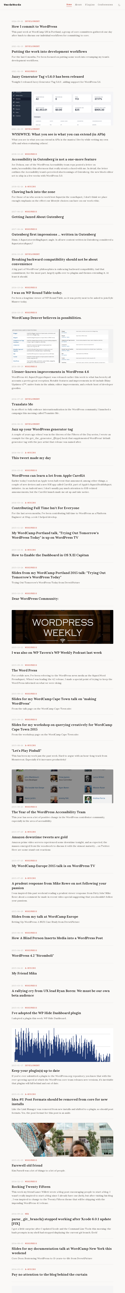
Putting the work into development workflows (49, 51)
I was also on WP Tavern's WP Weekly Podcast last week (57, 652)
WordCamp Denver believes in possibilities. (47, 318)
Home (69, 4)
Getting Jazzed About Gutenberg (38, 217)
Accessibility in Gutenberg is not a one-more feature (54, 159)
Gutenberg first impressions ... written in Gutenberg (54, 234)
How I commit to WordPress (34, 26)
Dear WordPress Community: (35, 599)
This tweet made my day (31, 458)
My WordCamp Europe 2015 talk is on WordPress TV (53, 866)
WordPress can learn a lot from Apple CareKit (48, 475)
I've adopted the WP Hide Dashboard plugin (46, 1013)
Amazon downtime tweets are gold (40, 837)
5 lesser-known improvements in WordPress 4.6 (50, 372)
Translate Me (22, 404)
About (78, 5)
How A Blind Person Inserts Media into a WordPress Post (57, 938)
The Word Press (24, 670)
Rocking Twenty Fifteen (31, 1187)
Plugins (90, 5)
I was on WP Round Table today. (37, 293)
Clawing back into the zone (33, 192)
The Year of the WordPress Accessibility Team (49, 812)
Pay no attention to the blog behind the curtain (49, 1274)
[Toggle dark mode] (119, 5)
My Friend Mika (24, 973)
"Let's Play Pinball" (26, 750)
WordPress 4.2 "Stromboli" (33, 955)
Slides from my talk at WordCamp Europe (45, 916)
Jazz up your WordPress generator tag (42, 429)
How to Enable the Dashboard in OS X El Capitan (50, 555)
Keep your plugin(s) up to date (36, 1071)
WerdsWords (12, 5)
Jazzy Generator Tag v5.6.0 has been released (48, 76)
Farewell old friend (27, 1165)
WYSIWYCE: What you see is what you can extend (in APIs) (58, 134)
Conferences (105, 5)
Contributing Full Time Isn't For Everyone (45, 508)
